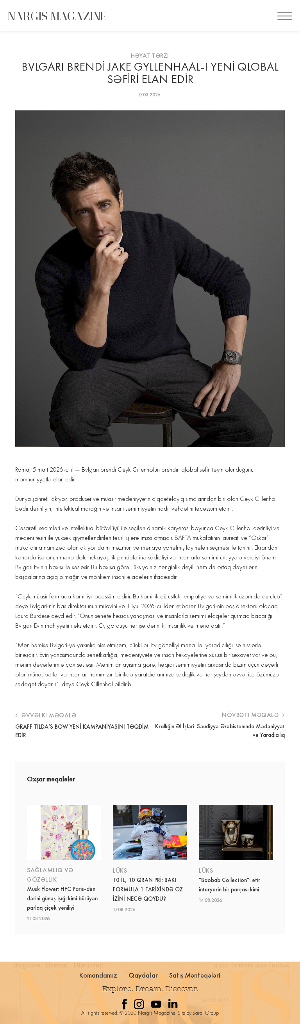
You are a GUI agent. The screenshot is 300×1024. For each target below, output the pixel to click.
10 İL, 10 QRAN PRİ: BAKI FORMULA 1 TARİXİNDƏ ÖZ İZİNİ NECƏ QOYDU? (148, 889)
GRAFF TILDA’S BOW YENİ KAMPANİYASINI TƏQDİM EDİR (82, 731)
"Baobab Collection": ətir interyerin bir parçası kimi (229, 884)
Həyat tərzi (150, 55)
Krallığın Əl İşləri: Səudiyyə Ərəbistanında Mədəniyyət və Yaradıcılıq (220, 730)
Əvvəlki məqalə (48, 715)
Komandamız (98, 975)
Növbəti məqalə (251, 715)
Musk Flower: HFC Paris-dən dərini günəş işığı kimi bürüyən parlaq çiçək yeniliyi (62, 898)
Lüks (120, 870)
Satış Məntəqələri (195, 975)
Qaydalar (143, 975)
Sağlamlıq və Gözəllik (50, 875)
